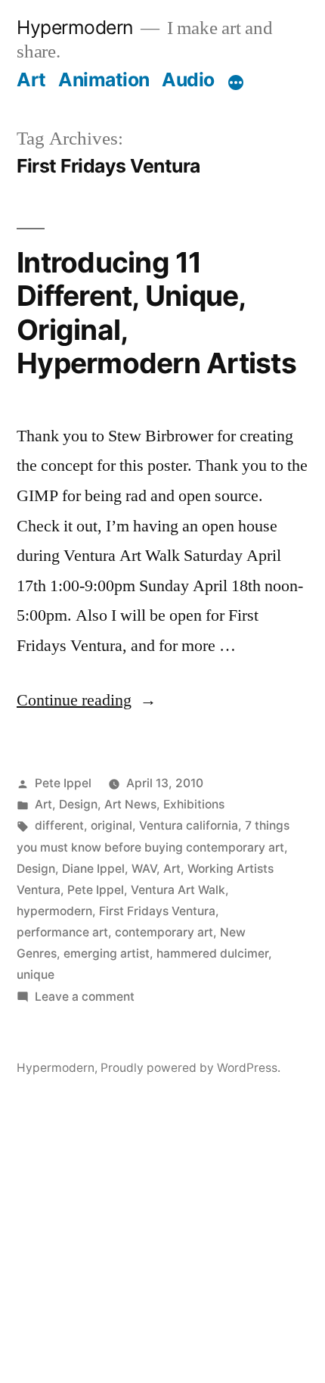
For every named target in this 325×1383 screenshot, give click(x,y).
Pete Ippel (63, 783)
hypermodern (54, 911)
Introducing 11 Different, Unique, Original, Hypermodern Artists (156, 313)
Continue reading (86, 700)
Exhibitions (193, 804)
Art (31, 79)
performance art (62, 932)
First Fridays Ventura (157, 911)
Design (78, 804)
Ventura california (188, 825)
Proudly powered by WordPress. (190, 1068)
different (59, 825)
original (111, 825)
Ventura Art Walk (178, 890)
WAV (144, 868)
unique (35, 974)
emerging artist (106, 953)
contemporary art (164, 932)
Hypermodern (75, 27)
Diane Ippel (93, 868)
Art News (130, 804)
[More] (236, 82)
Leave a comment (85, 996)
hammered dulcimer (212, 953)
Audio (188, 79)
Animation (104, 79)
